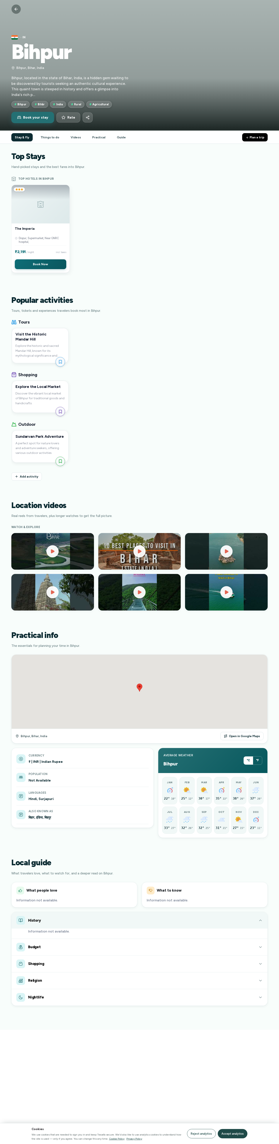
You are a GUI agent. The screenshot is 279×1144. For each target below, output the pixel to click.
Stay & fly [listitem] (22, 137)
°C (248, 760)
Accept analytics (232, 1133)
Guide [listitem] (121, 137)
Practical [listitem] (98, 137)
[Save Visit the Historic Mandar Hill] (60, 361)
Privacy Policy (134, 1138)
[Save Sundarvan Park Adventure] (60, 461)
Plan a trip (256, 137)
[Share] (88, 117)
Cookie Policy (116, 1138)
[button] (40, 229)
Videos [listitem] (76, 137)
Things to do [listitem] (50, 137)
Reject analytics (201, 1133)
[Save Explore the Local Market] (60, 411)
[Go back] (16, 9)
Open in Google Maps (244, 736)
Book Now (40, 264)
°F (257, 760)
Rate (71, 117)
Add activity (29, 476)
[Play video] (52, 551)
